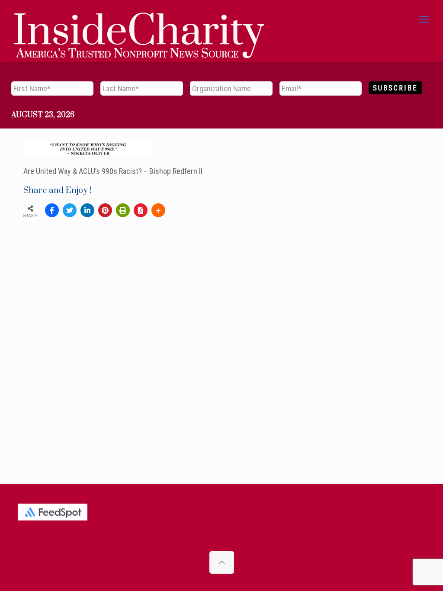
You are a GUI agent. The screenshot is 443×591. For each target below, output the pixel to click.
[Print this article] (123, 210)
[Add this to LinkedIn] (87, 210)
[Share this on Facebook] (52, 210)
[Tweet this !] (70, 210)
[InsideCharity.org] (139, 19)
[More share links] (158, 210)
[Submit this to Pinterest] (105, 210)
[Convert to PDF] (141, 210)
